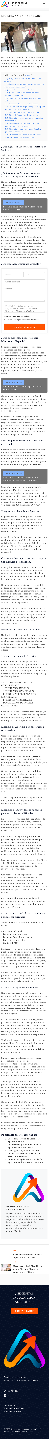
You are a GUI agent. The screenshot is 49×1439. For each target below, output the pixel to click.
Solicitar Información (24, 326)
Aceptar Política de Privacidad (18, 316)
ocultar (28, 75)
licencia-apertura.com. (20, 1429)
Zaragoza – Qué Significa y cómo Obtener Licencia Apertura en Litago (27, 1269)
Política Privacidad (12, 1432)
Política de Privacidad (14, 1408)
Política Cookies (28, 1432)
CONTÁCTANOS (24, 1311)
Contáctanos (9, 1405)
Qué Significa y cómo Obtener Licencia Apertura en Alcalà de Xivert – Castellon (24, 1153)
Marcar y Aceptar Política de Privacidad (23, 320)
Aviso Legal (36, 1429)
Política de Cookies (13, 1411)
